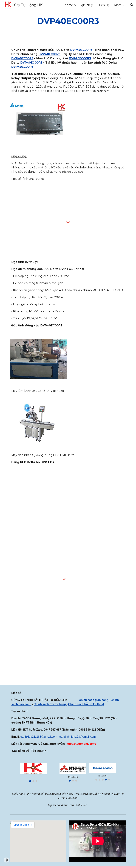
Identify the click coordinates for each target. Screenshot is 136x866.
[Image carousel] (33, 772)
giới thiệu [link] (87, 5)
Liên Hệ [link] (104, 5)
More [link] (118, 5)
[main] (68, 21)
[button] (132, 5)
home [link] (69, 5)
